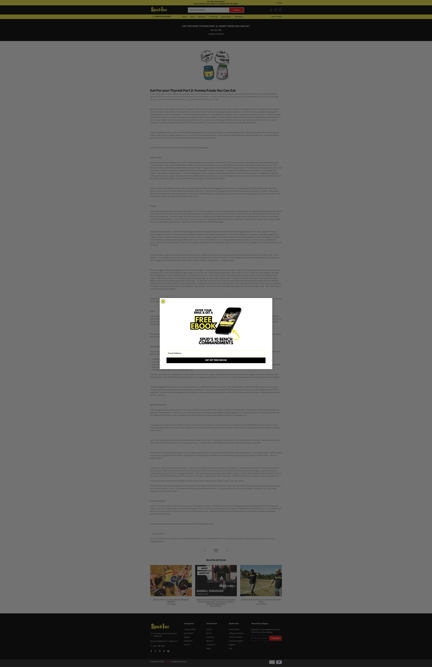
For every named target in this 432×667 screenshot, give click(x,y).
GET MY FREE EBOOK (216, 360)
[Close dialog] (163, 301)
